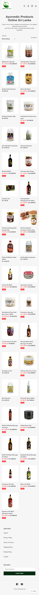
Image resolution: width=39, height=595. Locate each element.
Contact (6, 556)
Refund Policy (8, 552)
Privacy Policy (8, 537)
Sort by (4, 36)
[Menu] (36, 6)
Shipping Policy (8, 547)
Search (6, 533)
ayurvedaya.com (22, 589)
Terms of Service (9, 542)
